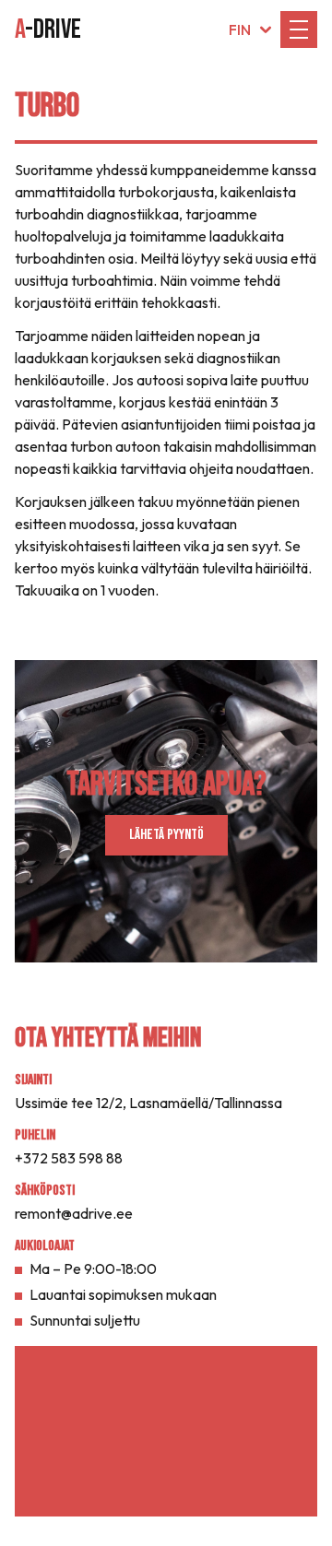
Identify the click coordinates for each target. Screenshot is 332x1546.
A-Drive (48, 29)
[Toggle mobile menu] (298, 29)
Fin (240, 29)
